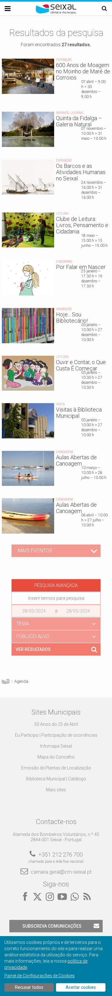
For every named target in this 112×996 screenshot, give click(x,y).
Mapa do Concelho (56, 756)
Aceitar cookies (81, 987)
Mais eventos (35, 551)
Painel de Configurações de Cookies (39, 975)
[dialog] (56, 966)
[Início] (56, 12)
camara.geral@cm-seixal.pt (61, 872)
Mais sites (56, 789)
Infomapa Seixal (56, 746)
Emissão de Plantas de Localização (56, 767)
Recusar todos (29, 987)
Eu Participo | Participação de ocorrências (56, 735)
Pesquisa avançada (56, 585)
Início (6, 681)
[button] (56, 624)
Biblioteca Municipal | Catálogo (56, 778)
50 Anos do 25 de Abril (56, 724)
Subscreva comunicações (52, 926)
